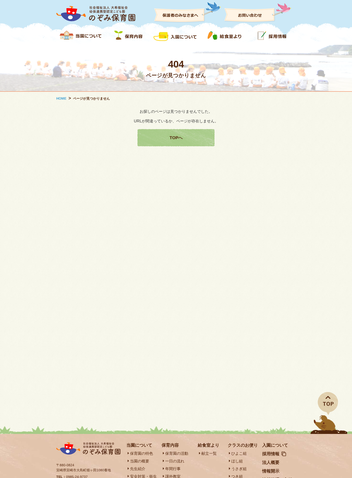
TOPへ (176, 137)
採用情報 (270, 453)
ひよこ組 (239, 453)
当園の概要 (139, 461)
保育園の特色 (141, 453)
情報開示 (270, 471)
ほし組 (237, 461)
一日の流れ (174, 461)
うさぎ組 (239, 469)
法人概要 (270, 462)
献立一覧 (209, 453)
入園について (275, 445)
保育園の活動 (176, 453)
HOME (61, 98)
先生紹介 (137, 469)
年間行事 (173, 469)
